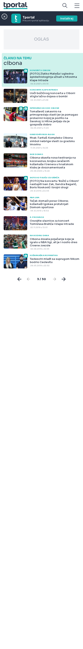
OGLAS (41, 39)
